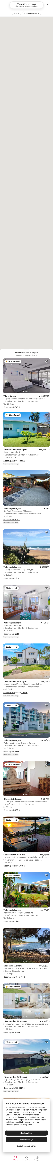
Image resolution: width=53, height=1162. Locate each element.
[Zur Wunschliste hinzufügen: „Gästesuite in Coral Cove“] (47, 820)
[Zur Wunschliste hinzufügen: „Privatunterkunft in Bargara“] (47, 415)
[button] (11, 407)
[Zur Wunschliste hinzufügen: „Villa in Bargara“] (47, 361)
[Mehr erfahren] (36, 355)
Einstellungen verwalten (26, 1146)
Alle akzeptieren (26, 1133)
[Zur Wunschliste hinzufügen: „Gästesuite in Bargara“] (47, 764)
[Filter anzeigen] (47, 5)
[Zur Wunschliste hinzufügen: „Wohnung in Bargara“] (47, 474)
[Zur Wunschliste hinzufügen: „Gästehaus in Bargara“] (47, 931)
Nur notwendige (26, 1139)
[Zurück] (5, 5)
